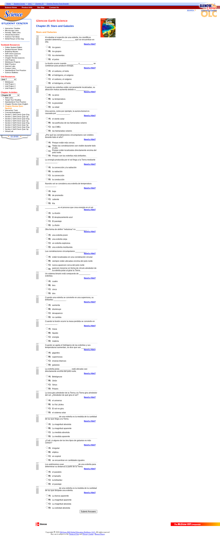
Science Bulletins (11, 72)
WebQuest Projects (12, 62)
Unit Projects (10, 60)
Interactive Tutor (11, 56)
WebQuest (9, 82)
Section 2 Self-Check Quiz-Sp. (17, 121)
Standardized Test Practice (15, 70)
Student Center (19, 4)
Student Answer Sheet (13, 49)
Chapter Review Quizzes (15, 58)
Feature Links (10, 68)
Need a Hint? (90, 44)
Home (8, 4)
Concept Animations (12, 112)
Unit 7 (30, 4)
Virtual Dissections (12, 35)
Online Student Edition (13, 47)
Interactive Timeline (12, 28)
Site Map (40, 7)
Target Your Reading (13, 100)
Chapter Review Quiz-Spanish (58, 4)
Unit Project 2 (10, 86)
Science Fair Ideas (12, 37)
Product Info (27, 7)
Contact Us (54, 7)
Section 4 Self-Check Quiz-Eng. (17, 127)
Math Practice (10, 64)
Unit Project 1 (10, 84)
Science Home (11, 7)
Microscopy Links (12, 30)
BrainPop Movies (11, 52)
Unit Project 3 (10, 88)
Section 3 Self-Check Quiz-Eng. (17, 123)
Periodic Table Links (13, 32)
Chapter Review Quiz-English (16, 104)
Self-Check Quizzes (13, 54)
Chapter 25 (39, 4)
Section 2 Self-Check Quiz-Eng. (17, 119)
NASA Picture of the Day (14, 39)
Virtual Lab (9, 131)
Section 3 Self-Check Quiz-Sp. (17, 125)
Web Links (9, 98)
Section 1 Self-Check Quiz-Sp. (17, 117)
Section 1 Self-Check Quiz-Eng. (17, 114)
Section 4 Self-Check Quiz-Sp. (17, 129)
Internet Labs (10, 66)
